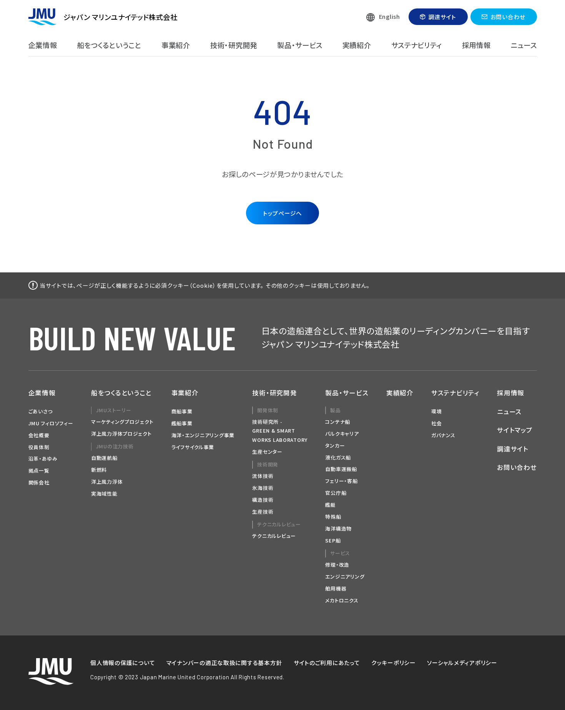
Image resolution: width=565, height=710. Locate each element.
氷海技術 (262, 487)
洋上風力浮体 (107, 481)
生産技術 (262, 511)
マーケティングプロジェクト (122, 421)
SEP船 (333, 540)
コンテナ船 (337, 421)
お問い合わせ (507, 17)
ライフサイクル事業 (192, 447)
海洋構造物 (338, 528)
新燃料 (99, 469)
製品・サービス (299, 45)
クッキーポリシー (393, 663)
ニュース (524, 45)
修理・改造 (337, 564)
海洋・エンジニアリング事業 (203, 435)
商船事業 (182, 411)
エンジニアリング (344, 576)
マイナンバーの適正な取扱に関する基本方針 (224, 663)
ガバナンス (443, 435)
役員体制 (39, 447)
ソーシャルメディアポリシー (462, 663)
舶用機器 (335, 588)
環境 (436, 411)
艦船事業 (182, 423)
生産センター (267, 451)
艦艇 (330, 504)
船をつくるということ (109, 45)
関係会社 (39, 482)
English (389, 16)
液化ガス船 (338, 457)
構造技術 (262, 499)
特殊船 (333, 516)
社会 (436, 423)
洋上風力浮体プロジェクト (121, 433)
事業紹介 (175, 45)
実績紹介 (356, 45)
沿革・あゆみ (43, 458)
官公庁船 (335, 492)
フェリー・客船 (341, 480)
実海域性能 (104, 493)
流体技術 (262, 475)
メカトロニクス (341, 600)
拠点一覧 (39, 470)
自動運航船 (104, 457)
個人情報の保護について (122, 663)
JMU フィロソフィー (50, 423)
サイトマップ (514, 430)
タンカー (335, 445)
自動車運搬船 (341, 469)
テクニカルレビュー (274, 535)
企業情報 (42, 45)
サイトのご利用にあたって (327, 663)
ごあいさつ (40, 411)
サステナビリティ (416, 45)
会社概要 (39, 435)
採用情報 (476, 45)
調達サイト (443, 17)
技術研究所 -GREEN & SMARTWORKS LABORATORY (279, 430)
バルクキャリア (342, 433)
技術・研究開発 (233, 45)
